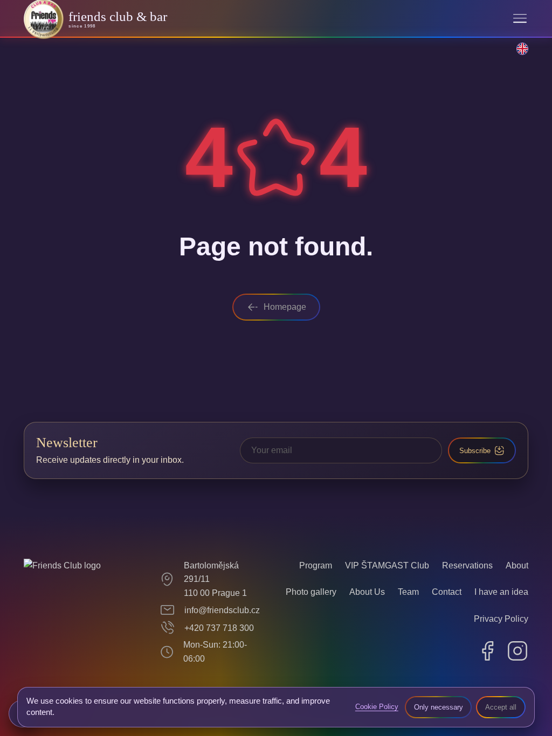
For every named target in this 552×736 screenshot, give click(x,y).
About (517, 565)
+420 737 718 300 (219, 628)
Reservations (467, 565)
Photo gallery (311, 591)
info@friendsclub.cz (222, 610)
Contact (446, 591)
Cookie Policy (376, 707)
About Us (367, 591)
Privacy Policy (501, 618)
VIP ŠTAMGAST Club (387, 565)
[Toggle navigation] (520, 18)
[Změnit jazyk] (516, 54)
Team (408, 591)
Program (315, 565)
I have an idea (501, 591)
